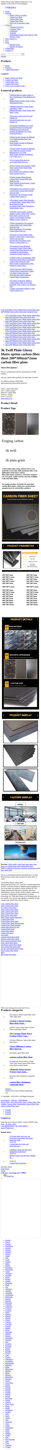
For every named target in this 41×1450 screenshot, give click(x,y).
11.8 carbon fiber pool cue (19, 162)
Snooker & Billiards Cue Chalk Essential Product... (20, 132)
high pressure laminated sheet (11, 941)
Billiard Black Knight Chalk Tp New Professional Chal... (22, 102)
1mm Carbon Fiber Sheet (9, 904)
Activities (13, 33)
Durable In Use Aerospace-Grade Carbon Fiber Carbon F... (21, 195)
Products (8, 13)
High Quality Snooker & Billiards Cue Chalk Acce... (21, 155)
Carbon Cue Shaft (16, 17)
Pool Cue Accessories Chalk (19, 23)
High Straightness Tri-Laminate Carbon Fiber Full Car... (20, 230)
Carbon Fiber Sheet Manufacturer (12, 923)
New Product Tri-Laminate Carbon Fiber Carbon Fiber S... (22, 172)
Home (7, 11)
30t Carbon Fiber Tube (18, 1102)
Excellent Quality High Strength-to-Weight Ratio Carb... (22, 207)
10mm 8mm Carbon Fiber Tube (28, 1104)
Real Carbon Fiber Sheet (9, 951)
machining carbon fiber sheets (11, 945)
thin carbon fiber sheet (8, 954)
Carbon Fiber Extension (18, 1163)
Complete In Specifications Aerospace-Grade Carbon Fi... (20, 253)
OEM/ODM (9, 48)
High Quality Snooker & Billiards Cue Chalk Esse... (21, 144)
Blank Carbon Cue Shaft (18, 15)
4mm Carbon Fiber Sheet (9, 912)
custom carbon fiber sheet (21, 1057)
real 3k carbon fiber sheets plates (12, 949)
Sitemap (14, 1100)
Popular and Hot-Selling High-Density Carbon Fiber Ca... (20, 241)
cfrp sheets (4, 935)
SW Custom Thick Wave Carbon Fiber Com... (21, 1034)
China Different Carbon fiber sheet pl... (20, 1047)
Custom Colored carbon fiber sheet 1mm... (20, 1022)
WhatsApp (10, 1176)
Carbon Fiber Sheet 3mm (9, 921)
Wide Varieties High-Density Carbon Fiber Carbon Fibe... (22, 184)
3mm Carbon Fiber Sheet (9, 910)
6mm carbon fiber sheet (9, 915)
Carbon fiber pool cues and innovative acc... (19, 1145)
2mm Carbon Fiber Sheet (9, 906)
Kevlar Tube (5, 1102)
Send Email (5, 1169)
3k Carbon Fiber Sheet (9, 908)
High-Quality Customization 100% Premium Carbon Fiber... (22, 264)
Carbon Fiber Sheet (16, 21)
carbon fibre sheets (7, 931)
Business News (15, 45)
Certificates (13, 31)
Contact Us (9, 50)
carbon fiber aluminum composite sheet (20, 1083)
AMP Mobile (22, 1100)
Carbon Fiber (11, 1104)
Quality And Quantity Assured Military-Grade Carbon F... (20, 218)
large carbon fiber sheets (9, 943)
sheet (2, 953)
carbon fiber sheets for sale (10, 927)
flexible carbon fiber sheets (10, 939)
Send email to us (6, 398)
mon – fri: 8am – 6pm (8, 1124)
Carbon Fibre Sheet (7, 929)
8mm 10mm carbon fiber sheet (11, 917)
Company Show (15, 29)
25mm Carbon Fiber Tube (10, 1106)
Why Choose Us (11, 39)
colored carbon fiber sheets (10, 937)
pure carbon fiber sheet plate (10, 947)
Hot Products (5, 1100)
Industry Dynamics (16, 47)
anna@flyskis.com (7, 1128)
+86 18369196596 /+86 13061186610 (14, 1126)
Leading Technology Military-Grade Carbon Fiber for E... (22, 289)
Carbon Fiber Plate (7, 919)
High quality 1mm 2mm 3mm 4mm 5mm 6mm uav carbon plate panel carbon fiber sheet (19, 865)
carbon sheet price (7, 933)
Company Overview (17, 27)
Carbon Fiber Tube (16, 19)
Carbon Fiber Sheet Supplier (11, 925)
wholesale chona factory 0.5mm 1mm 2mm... (20, 1070)
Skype (3, 1171)
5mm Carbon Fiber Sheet (9, 913)
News (7, 43)
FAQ (7, 41)
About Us (8, 25)
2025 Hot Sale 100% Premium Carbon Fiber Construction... (20, 276)
